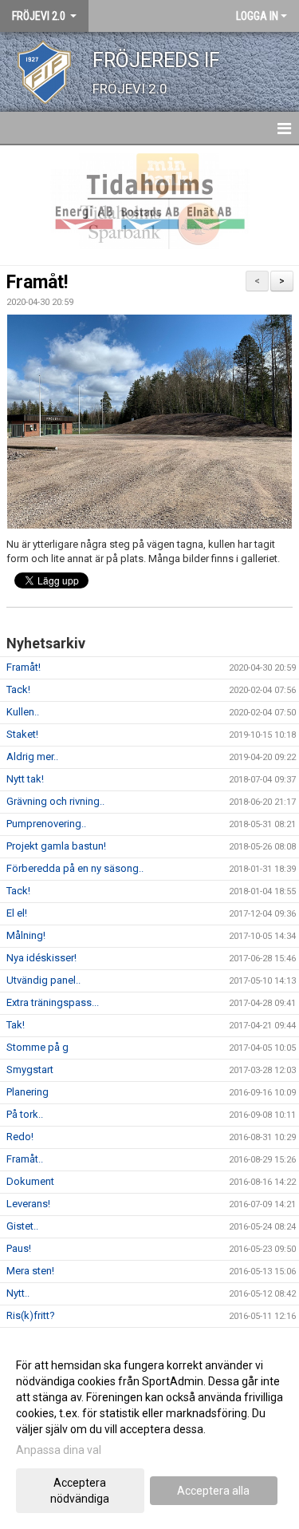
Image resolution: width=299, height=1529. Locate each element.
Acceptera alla (213, 1490)
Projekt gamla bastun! (56, 846)
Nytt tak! (25, 779)
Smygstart (29, 1069)
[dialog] (149, 1431)
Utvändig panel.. (43, 980)
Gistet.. (22, 1226)
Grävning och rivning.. (55, 801)
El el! (16, 913)
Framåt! (37, 282)
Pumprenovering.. (46, 824)
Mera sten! (30, 1271)
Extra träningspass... (52, 1002)
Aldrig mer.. (32, 757)
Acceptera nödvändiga (79, 1490)
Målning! (25, 935)
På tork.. (24, 1114)
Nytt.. (18, 1293)
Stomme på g (37, 1047)
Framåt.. (24, 1159)
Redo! (19, 1137)
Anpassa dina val (58, 1450)
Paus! (18, 1248)
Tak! (15, 1025)
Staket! (22, 734)
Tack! (18, 689)
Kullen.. (22, 712)
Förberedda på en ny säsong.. (75, 868)
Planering (27, 1092)
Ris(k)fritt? (30, 1315)
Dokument (30, 1181)
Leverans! (28, 1204)
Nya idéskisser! (41, 958)
